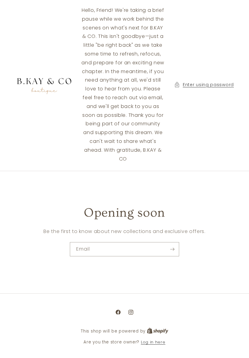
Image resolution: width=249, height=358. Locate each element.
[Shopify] (157, 331)
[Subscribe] (172, 249)
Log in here (153, 342)
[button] (204, 85)
